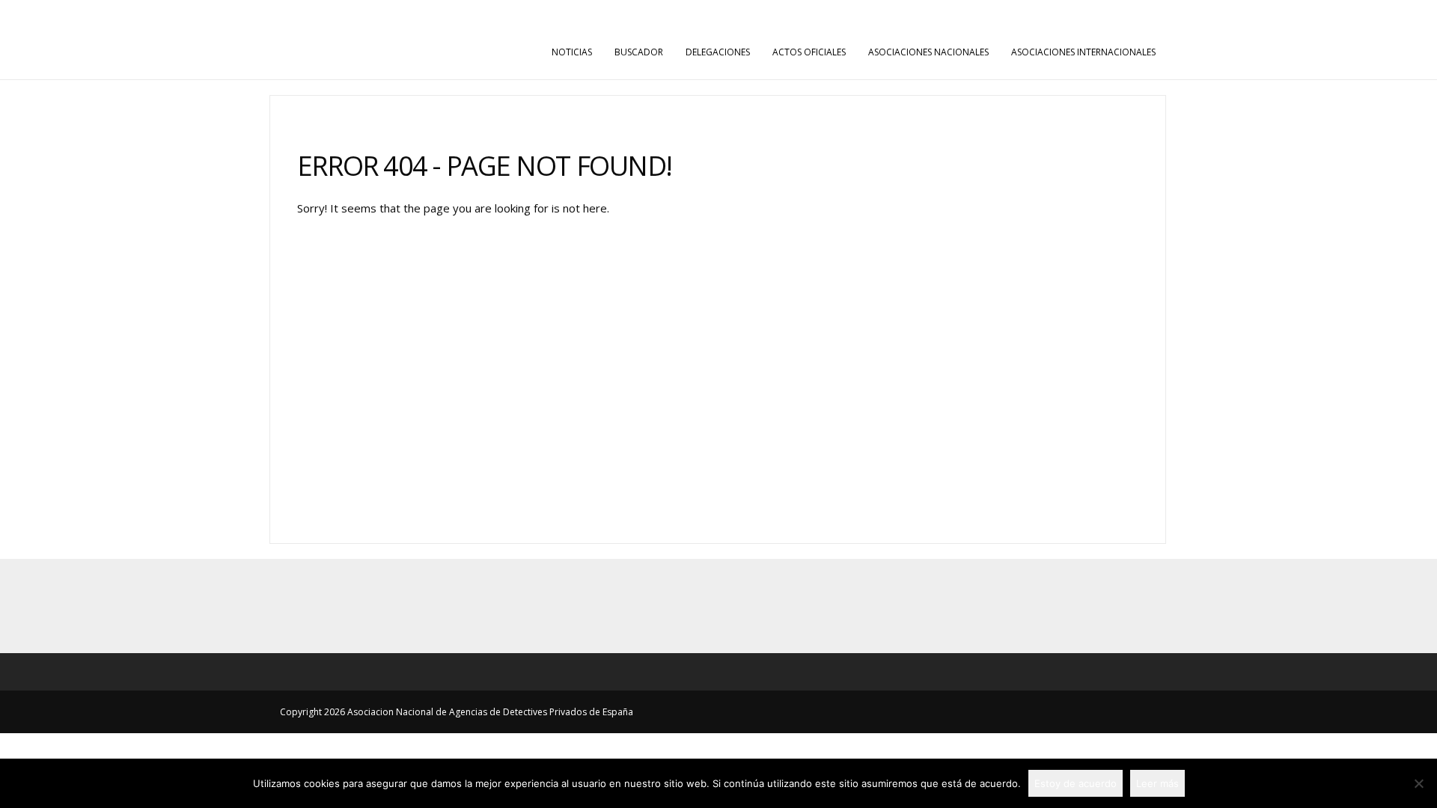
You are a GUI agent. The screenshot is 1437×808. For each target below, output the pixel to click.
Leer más (1157, 783)
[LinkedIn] (751, 606)
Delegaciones (718, 52)
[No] (1418, 783)
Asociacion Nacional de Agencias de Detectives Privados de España (396, 14)
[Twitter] (718, 606)
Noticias (572, 52)
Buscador (638, 52)
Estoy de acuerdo (1075, 783)
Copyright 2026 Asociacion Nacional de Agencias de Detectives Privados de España (456, 712)
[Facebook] (686, 606)
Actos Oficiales (809, 52)
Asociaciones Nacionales (928, 52)
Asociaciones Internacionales (1083, 52)
